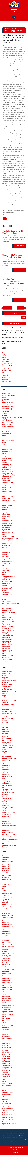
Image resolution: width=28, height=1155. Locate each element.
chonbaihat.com (6, 769)
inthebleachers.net (6, 830)
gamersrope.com (6, 428)
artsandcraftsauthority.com (9, 1123)
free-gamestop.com (7, 431)
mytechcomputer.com (7, 1119)
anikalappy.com (6, 996)
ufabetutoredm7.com (7, 653)
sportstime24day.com (7, 496)
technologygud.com (7, 543)
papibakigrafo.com (6, 814)
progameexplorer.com (7, 1108)
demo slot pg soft (6, 370)
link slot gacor (5, 361)
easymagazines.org (7, 587)
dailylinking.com (6, 901)
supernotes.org (6, 558)
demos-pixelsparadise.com (9, 700)
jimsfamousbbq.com (7, 671)
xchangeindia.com (6, 1081)
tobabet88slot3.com (7, 628)
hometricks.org (5, 590)
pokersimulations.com (7, 967)
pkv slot (4, 352)
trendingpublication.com (8, 635)
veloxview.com (5, 657)
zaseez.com (5, 873)
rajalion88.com (6, 868)
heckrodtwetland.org (7, 789)
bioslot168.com (6, 1121)
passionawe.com (6, 601)
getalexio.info (5, 574)
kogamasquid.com (6, 838)
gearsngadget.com (7, 958)
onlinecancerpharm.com (8, 532)
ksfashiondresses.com (8, 550)
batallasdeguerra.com (7, 742)
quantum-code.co (6, 1027)
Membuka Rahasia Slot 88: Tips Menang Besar (12, 232)
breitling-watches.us (7, 689)
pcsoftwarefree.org (6, 899)
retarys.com (5, 444)
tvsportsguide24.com (7, 522)
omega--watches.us (7, 688)
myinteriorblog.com (7, 1052)
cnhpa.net (4, 554)
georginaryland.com (7, 782)
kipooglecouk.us (6, 805)
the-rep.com (5, 722)
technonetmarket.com (7, 1014)
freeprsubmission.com (7, 1049)
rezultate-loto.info (6, 971)
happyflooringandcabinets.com (10, 538)
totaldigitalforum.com (7, 1092)
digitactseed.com (6, 933)
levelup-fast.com (6, 964)
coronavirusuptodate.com (8, 953)
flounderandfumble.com (8, 1005)
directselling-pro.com (7, 1112)
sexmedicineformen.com (8, 612)
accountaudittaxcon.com (8, 576)
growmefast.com (6, 529)
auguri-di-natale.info (7, 684)
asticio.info (4, 569)
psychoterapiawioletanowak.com (10, 606)
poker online (5, 379)
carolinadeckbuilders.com (8, 716)
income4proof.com (6, 883)
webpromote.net (6, 772)
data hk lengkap (6, 368)
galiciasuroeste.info (7, 740)
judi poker (4, 357)
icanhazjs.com (5, 816)
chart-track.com (6, 751)
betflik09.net (5, 888)
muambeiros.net (6, 765)
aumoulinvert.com (6, 809)
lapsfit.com (4, 962)
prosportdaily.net (6, 1036)
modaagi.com (5, 736)
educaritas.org (5, 884)
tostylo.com (5, 455)
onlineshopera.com (7, 893)
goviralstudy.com (6, 819)
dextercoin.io (5, 843)
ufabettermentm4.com (7, 639)
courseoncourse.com (7, 408)
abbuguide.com (6, 913)
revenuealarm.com (7, 1114)
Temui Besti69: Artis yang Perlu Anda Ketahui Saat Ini (12, 256)
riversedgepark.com (7, 872)
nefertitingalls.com (6, 879)
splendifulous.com (6, 973)
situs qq (3, 1141)
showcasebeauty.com (7, 711)
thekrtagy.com (5, 1079)
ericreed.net (5, 794)
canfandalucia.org (6, 1072)
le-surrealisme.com (7, 709)
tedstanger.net (5, 1016)
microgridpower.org (7, 594)
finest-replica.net (6, 1032)
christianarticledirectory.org (9, 845)
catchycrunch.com (6, 875)
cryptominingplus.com (7, 471)
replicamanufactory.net (8, 969)
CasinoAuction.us (6, 803)
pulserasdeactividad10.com (9, 825)
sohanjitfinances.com (7, 619)
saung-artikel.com (6, 466)
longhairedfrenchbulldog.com (9, 475)
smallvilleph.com (6, 738)
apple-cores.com (6, 823)
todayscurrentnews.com (8, 630)
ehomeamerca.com (7, 920)
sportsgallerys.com (7, 505)
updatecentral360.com (8, 561)
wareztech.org (5, 437)
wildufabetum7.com (7, 662)
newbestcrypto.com (7, 460)
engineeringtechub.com (8, 513)
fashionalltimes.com (7, 1090)
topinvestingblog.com (7, 718)
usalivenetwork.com (7, 420)
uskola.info (4, 1020)
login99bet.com (6, 859)
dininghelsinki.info (6, 998)
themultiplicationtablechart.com (10, 839)
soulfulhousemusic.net (8, 621)
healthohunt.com (6, 1007)
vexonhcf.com (5, 698)
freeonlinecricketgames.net (9, 758)
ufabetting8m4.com (7, 978)
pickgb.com (5, 547)
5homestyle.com (6, 847)
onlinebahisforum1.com (8, 863)
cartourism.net (5, 821)
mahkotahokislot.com (7, 531)
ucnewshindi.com (6, 424)
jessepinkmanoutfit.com (8, 440)
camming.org (5, 866)
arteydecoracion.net (7, 776)
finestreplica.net (6, 1004)
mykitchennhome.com (7, 807)
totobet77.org (5, 634)
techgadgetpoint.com (7, 520)
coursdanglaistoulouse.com (9, 680)
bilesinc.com (5, 733)
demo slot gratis (6, 374)
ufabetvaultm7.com (7, 984)
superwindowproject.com (8, 812)
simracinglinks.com (7, 706)
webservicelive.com (7, 1125)
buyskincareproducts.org (8, 834)
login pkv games (6, 356)
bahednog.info (5, 411)
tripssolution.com (6, 942)
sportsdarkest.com (6, 487)
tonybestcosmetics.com (8, 1097)
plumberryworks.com (7, 605)
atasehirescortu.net (7, 511)
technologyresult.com (7, 915)
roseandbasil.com (6, 783)
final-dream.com (6, 1031)
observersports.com (7, 469)
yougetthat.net (5, 457)
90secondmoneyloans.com (9, 937)
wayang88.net (5, 991)
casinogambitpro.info (7, 404)
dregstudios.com (6, 744)
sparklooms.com (6, 623)
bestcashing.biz (6, 760)
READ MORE (21, 246)
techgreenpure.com (7, 924)
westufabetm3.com (7, 659)
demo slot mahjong (7, 363)
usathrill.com (5, 1069)
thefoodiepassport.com (8, 810)
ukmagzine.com (6, 435)
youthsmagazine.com (7, 484)
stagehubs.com (6, 855)
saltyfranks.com (6, 724)
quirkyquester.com (6, 610)
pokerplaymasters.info (7, 406)
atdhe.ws (4, 787)
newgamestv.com (6, 503)
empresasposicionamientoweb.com (11, 1096)
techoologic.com (6, 1063)
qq (2, 366)
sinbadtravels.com (6, 433)
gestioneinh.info (6, 1034)
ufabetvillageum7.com (7, 985)
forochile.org (5, 749)
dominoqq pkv (9, 1133)
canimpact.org (5, 818)
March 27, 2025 (10, 28)
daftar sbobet (5, 359)
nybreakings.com (6, 1076)
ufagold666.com (6, 1051)
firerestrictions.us (6, 762)
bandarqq (3, 1133)
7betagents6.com (6, 951)
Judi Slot (5, 25)
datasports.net (5, 509)
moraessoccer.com (7, 747)
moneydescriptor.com (7, 482)
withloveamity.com (6, 908)
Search (14, 313)
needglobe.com (6, 597)
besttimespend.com (7, 581)
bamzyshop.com (6, 1058)
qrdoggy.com (5, 541)
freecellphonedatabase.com (9, 426)
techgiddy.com (5, 419)
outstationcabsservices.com (9, 1078)
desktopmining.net (6, 828)
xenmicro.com (5, 892)
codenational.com (6, 1107)
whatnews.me (5, 1029)
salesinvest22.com (7, 1038)
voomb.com (5, 518)
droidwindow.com (6, 1047)
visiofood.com (5, 1045)
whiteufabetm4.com (7, 995)
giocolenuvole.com (7, 904)
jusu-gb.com (5, 397)
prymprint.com (5, 578)
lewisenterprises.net (7, 897)
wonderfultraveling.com (8, 753)
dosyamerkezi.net (6, 707)
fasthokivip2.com (6, 467)
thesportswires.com (7, 491)
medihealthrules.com (7, 1067)
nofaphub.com (5, 877)
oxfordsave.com (6, 462)
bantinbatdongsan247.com (9, 410)
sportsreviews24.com (7, 523)
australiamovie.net (6, 675)
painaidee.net (5, 485)
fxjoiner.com (5, 1101)
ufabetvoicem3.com (7, 987)
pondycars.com (6, 1060)
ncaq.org (4, 890)
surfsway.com (5, 929)
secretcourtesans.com (7, 861)
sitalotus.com (5, 556)
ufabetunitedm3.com (7, 646)
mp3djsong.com (6, 679)
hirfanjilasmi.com (6, 588)
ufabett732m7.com (6, 1043)
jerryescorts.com (6, 514)
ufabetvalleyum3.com (7, 655)
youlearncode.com (6, 910)
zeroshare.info (5, 731)
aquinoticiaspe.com (7, 473)
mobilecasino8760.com (8, 798)
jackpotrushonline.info (7, 422)
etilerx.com (4, 1002)
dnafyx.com (5, 902)
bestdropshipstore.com (8, 926)
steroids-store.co (6, 774)
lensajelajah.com (6, 886)
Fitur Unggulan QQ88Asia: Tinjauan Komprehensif (14, 330)
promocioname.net (7, 754)
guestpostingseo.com (7, 402)
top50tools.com (6, 720)
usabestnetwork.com (7, 438)
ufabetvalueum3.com (7, 982)
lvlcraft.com (5, 935)
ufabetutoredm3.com (7, 652)
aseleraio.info (5, 567)
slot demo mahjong (7, 365)
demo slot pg (5, 375)
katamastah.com (6, 563)
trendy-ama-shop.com (7, 1041)
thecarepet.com (6, 399)
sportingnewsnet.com (7, 494)
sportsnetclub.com (6, 458)
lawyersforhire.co (6, 476)
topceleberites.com (7, 976)
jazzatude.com (5, 727)
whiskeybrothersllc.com (8, 661)
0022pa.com (5, 729)
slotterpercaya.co (6, 615)
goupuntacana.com (7, 870)
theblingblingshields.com (8, 500)
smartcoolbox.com (6, 617)
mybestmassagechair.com (8, 792)
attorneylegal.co (6, 516)
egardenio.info (5, 570)
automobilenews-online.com (9, 1088)
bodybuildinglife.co (7, 540)
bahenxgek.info (6, 413)
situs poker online (6, 381)
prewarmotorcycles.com (8, 704)
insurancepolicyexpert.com (9, 713)
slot (5, 218)
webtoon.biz (5, 489)
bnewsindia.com (6, 1054)
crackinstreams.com (7, 955)
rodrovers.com (5, 940)
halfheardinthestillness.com (9, 791)
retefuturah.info (6, 1009)
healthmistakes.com (7, 549)
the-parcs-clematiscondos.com (10, 395)
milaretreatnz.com (6, 735)
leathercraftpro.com (7, 592)
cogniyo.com (5, 585)
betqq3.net (4, 800)
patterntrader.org (6, 552)
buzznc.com (5, 1099)
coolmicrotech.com (7, 1083)
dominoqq (4, 383)
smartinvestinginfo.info (8, 1011)
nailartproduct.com (6, 931)
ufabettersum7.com (7, 641)
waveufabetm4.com (7, 989)
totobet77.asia (5, 632)
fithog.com (4, 778)
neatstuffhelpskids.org (7, 745)
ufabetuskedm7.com (7, 650)
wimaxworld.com (6, 756)
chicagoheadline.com (7, 864)
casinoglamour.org (6, 841)
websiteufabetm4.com (7, 993)
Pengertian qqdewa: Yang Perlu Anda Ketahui (13, 327)
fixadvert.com (5, 693)
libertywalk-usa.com (7, 673)
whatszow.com (5, 919)
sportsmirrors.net (6, 507)
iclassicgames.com (7, 464)
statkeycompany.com (7, 715)
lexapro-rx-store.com (7, 832)
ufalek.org (4, 534)
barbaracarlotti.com (7, 827)
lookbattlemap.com (7, 449)
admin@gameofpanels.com (12, 30)
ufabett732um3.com (7, 1018)
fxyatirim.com (5, 911)
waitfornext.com (6, 1023)
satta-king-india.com (7, 944)
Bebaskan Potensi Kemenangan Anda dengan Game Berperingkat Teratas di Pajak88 (13, 282)
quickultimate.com (6, 608)
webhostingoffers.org (7, 917)
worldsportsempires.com (8, 559)
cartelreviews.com (6, 928)
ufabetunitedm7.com (7, 648)
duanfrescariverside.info (8, 1000)
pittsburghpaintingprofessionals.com (11, 603)
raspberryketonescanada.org (9, 1065)
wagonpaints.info (6, 1022)
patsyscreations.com (7, 881)
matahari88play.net (7, 480)
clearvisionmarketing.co (8, 1025)
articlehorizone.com (7, 948)
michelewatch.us (6, 686)
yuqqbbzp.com (5, 949)
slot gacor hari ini (11, 1137)
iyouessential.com (6, 906)
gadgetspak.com (6, 957)
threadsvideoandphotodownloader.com (12, 417)
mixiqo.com (5, 596)
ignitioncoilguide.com (7, 1117)
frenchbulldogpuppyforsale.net (10, 836)
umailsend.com (6, 442)
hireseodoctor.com (6, 960)
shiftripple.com (5, 614)
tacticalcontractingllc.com (8, 625)
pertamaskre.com (6, 415)
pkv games (3, 1135)
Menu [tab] (14, 11)
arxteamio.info (5, 572)
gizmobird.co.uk (6, 677)
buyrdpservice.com (7, 451)
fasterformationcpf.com (8, 446)
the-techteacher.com (7, 1087)
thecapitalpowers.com (7, 626)
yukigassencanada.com (8, 946)
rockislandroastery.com (8, 1110)
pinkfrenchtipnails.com (8, 502)
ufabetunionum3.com (7, 980)
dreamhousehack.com (7, 1085)
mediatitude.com (6, 702)
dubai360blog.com (7, 525)
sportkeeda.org (6, 579)
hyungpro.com (5, 493)
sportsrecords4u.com (7, 975)
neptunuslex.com (6, 682)
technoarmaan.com (7, 1094)
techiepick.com (6, 1056)
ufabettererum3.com (7, 637)
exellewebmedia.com (7, 429)
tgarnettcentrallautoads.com (9, 691)
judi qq (3, 354)
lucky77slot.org (6, 527)
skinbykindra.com (6, 1103)
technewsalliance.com (8, 1013)
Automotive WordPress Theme (13, 1147)
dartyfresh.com (5, 895)
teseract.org (5, 1040)
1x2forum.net (5, 857)
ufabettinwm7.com (6, 643)
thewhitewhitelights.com (8, 785)
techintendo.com (6, 922)
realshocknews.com (7, 545)
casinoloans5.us (6, 801)
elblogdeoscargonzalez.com (9, 771)
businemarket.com (6, 478)
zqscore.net (5, 565)
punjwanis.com (6, 393)
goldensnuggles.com (7, 447)
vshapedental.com (6, 1070)
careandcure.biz (6, 583)
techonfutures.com (6, 1061)
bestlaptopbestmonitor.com (9, 780)
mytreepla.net (5, 966)
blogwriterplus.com (7, 401)
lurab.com (4, 1116)
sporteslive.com (6, 498)
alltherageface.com (7, 1105)
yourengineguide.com (7, 1074)
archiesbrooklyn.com (7, 763)
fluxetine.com (5, 796)
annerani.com (5, 726)
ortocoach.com (5, 599)
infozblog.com (5, 767)
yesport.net (5, 453)
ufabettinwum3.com (7, 644)
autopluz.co (5, 695)
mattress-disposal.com (8, 536)
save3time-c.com (6, 697)
